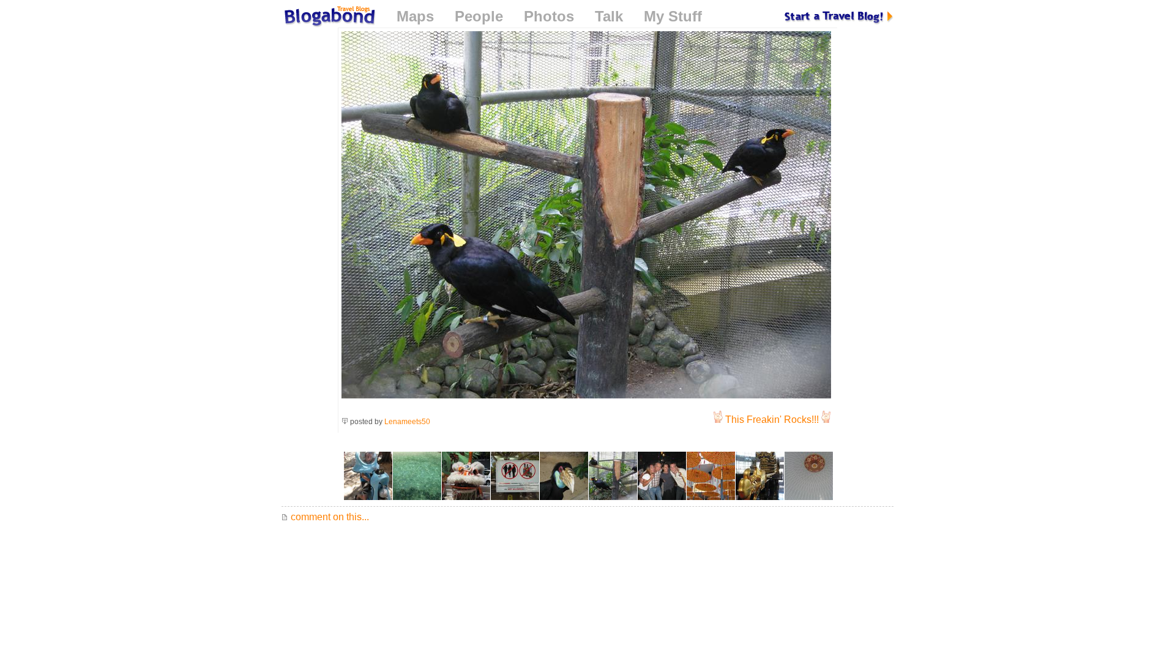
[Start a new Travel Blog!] (839, 16)
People (479, 16)
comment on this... (328, 517)
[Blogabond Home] (329, 18)
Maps (415, 16)
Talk (609, 16)
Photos (549, 16)
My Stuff (673, 16)
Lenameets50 (407, 421)
